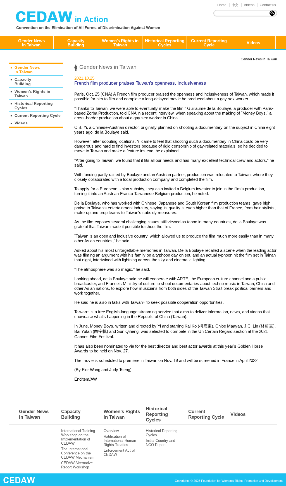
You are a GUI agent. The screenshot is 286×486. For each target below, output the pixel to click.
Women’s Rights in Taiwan (120, 42)
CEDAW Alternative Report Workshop (77, 465)
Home (222, 5)
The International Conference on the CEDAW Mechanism (77, 453)
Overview (111, 431)
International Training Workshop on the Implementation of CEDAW (78, 437)
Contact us (268, 5)
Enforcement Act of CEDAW (119, 452)
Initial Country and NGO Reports (160, 442)
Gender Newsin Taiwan (31, 42)
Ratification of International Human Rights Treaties (120, 440)
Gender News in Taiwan (259, 59)
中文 (235, 5)
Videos (249, 5)
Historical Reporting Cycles (164, 42)
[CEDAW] (89, 21)
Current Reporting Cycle (209, 42)
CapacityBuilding (75, 42)
